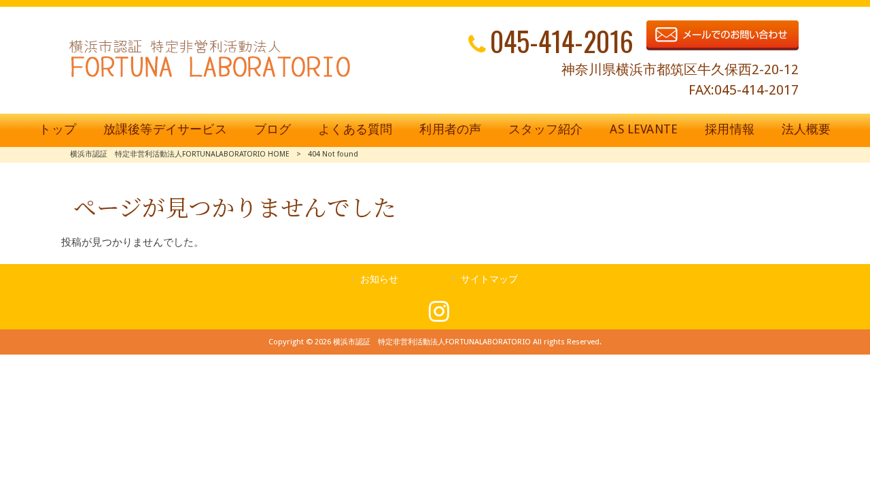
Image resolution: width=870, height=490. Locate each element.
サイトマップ (489, 279)
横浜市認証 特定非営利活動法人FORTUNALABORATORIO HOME (180, 154)
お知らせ (379, 279)
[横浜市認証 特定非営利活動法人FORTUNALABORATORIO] (209, 77)
